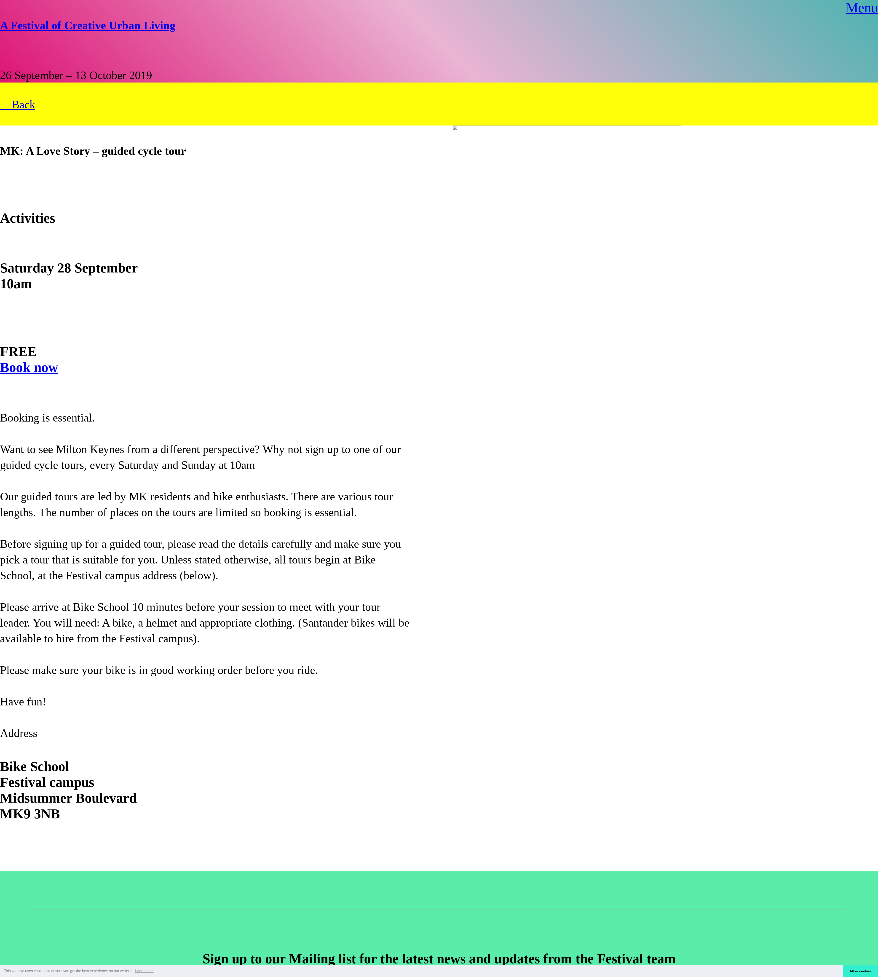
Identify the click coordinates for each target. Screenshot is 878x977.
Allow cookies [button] (861, 971)
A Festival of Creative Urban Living (87, 25)
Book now (29, 367)
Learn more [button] (144, 971)
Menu (862, 7)
